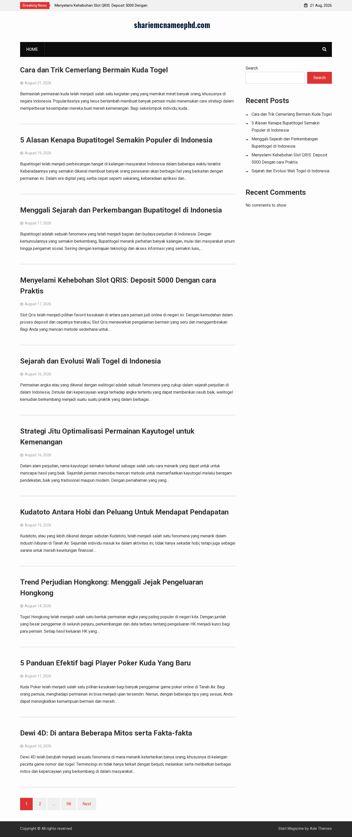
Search (252, 68)
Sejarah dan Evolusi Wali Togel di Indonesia (90, 361)
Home (32, 49)
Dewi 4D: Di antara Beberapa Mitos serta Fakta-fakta (106, 733)
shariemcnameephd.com (172, 24)
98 (68, 803)
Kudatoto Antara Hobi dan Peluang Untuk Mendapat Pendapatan (124, 512)
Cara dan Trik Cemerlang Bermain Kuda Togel (94, 70)
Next (86, 803)
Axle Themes (321, 828)
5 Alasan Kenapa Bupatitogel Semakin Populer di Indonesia (116, 140)
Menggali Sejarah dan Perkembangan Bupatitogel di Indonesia (121, 210)
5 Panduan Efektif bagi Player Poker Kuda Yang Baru (105, 663)
